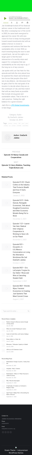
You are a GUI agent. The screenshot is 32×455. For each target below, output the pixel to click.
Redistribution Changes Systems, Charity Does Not (18, 362)
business (10, 123)
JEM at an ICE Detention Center (14, 349)
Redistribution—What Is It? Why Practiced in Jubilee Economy (17, 374)
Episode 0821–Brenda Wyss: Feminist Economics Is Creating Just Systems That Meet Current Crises (21, 291)
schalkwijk (19, 125)
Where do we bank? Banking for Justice (16, 328)
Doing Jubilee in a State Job (13, 339)
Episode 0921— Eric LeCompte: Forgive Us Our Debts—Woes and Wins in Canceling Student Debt (21, 273)
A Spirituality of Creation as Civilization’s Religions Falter (16, 386)
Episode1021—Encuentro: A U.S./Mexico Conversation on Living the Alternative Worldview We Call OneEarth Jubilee (21, 252)
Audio (19, 115)
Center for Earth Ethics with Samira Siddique (17, 334)
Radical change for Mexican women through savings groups (17, 322)
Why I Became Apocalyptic (13, 380)
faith (19, 123)
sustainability (25, 125)
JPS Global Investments (20, 105)
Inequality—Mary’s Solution (13, 368)
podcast (13, 125)
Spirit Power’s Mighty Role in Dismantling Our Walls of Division (17, 393)
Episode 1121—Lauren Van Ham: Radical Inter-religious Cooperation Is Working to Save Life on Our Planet (21, 230)
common (15, 123)
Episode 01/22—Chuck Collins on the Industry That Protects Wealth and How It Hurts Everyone (21, 187)
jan (10, 125)
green (27, 123)
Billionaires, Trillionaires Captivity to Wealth (17, 344)
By (15, 117)
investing (6, 125)
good (23, 123)
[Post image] (6, 184)
